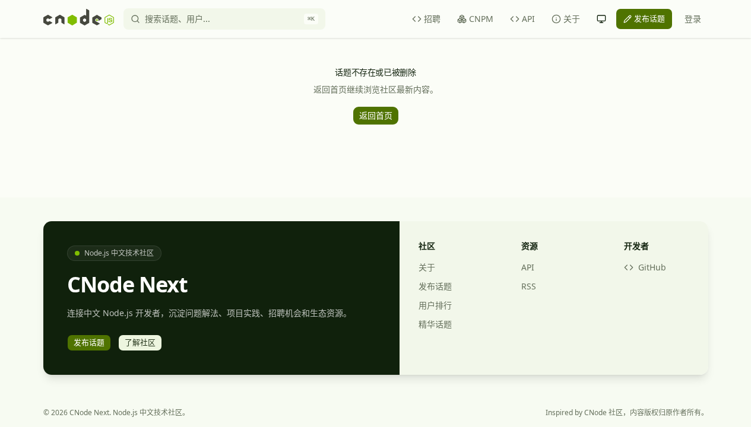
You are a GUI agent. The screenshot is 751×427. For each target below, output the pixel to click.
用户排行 (435, 305)
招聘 (432, 18)
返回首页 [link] (375, 115)
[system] (601, 18)
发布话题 (435, 286)
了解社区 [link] (140, 342)
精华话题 (435, 324)
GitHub (652, 267)
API (528, 18)
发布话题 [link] (649, 18)
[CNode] (78, 19)
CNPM (481, 18)
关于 (571, 18)
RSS (528, 286)
